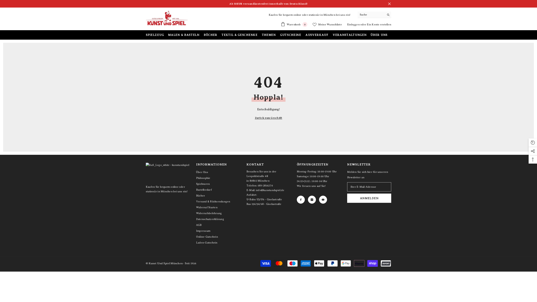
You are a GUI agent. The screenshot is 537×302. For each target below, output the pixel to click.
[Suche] (374, 15)
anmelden (369, 198)
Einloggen (353, 24)
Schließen (389, 4)
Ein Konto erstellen (379, 24)
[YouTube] (323, 200)
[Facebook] (301, 200)
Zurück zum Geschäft (268, 117)
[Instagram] (312, 200)
